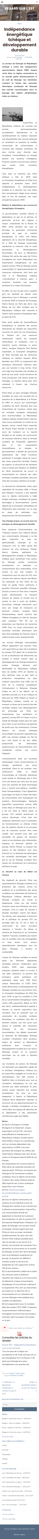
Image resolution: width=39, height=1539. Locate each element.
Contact (32, 1529)
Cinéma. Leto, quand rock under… (13, 1491)
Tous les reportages (8, 1519)
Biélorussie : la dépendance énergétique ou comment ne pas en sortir (9, 1388)
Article (12, 1373)
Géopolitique (6, 1454)
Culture (4, 1445)
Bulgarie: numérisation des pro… (12, 1419)
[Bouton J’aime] (4, 1327)
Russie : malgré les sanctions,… (12, 1428)
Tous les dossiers (8, 1514)
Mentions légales (19, 1535)
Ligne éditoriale (23, 1529)
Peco (19, 24)
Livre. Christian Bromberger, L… (12, 1487)
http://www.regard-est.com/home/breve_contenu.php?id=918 (17, 1193)
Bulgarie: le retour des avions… (12, 1432)
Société (20, 1375)
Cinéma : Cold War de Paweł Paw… (13, 1496)
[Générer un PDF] (19, 1334)
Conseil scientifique (10, 1529)
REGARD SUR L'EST (19, 8)
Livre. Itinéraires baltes (9, 1500)
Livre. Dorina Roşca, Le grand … (12, 1482)
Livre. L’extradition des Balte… (12, 1478)
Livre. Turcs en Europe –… (10, 1505)
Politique (5, 1459)
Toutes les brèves (7, 1437)
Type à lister (20, 1373)
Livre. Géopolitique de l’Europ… (12, 1473)
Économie (13, 1375)
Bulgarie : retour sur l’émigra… (12, 1423)
